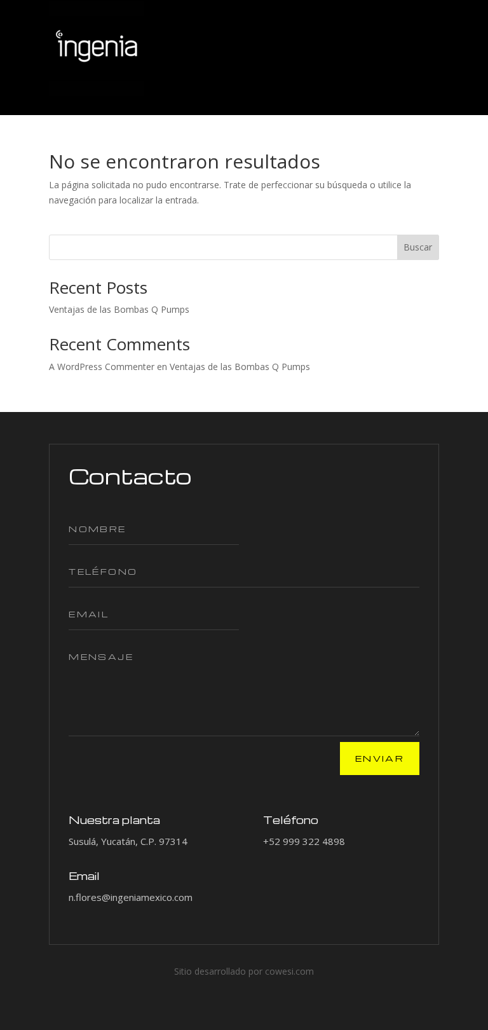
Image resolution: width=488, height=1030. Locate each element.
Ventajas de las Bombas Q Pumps (119, 309)
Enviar (379, 758)
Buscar (417, 247)
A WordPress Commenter (101, 366)
